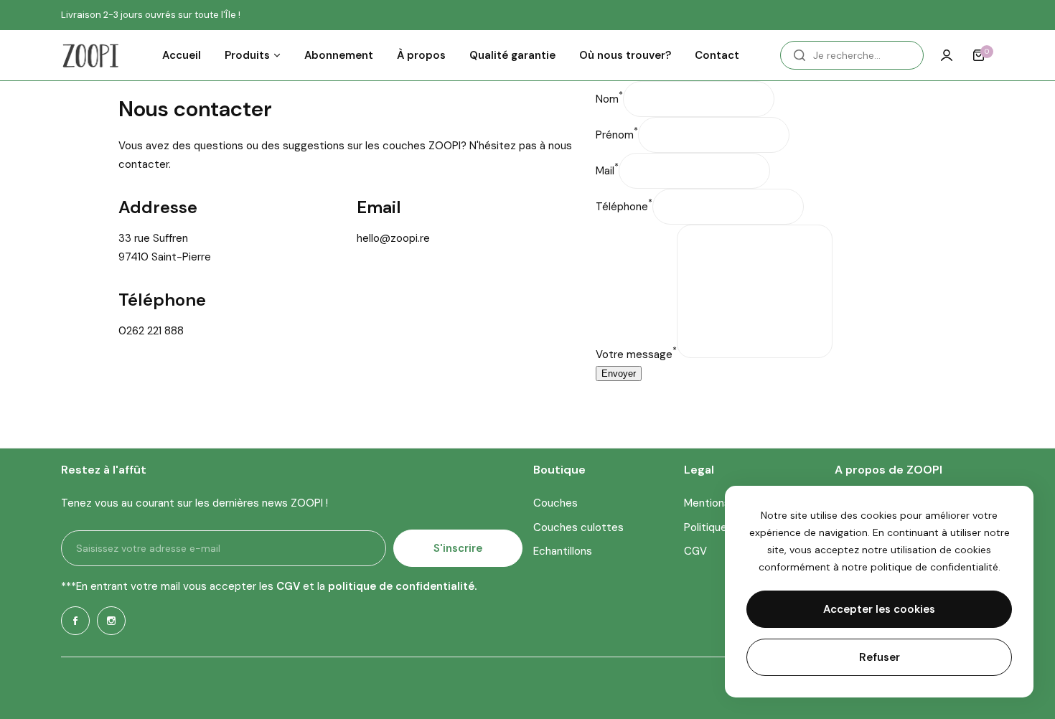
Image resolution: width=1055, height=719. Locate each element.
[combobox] (852, 55)
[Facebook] (75, 620)
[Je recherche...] (799, 55)
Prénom (617, 135)
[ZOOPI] (90, 55)
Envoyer (618, 373)
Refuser (879, 657)
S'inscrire (457, 548)
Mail (607, 171)
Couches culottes (578, 527)
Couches (555, 503)
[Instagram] (111, 620)
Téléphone (624, 206)
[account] (946, 55)
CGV (695, 551)
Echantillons (562, 551)
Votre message (636, 354)
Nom (609, 99)
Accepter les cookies (879, 609)
